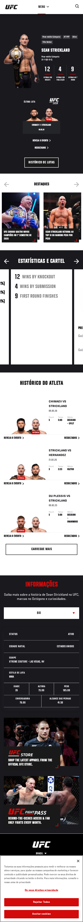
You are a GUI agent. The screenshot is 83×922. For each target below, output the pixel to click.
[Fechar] (78, 861)
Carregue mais (41, 549)
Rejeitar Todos (41, 902)
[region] (41, 888)
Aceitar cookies (41, 914)
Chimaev (55, 401)
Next (76, 184)
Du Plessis (57, 496)
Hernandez (57, 455)
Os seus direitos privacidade (41, 890)
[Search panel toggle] (77, 6)
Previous (6, 184)
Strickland (58, 406)
